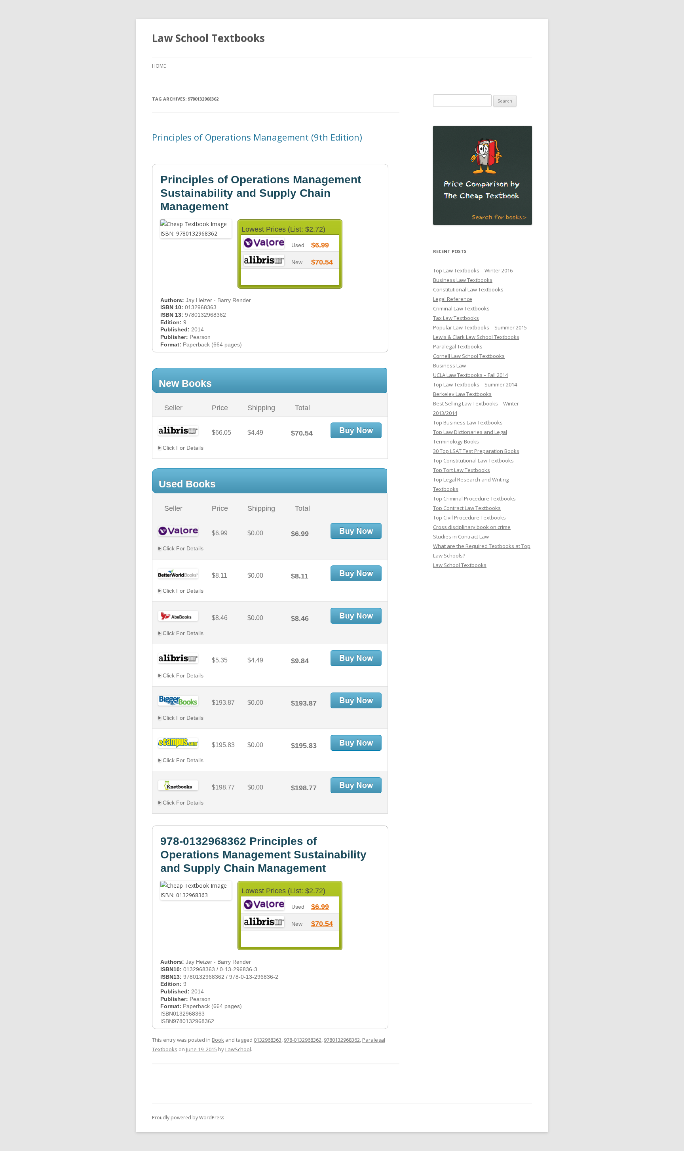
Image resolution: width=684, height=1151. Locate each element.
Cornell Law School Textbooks (469, 356)
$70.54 (322, 262)
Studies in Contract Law (461, 536)
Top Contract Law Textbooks (467, 508)
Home (159, 66)
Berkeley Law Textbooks (462, 394)
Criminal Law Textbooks (461, 308)
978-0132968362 (302, 1039)
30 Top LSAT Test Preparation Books (476, 451)
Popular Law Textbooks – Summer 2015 (480, 327)
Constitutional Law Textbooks (468, 289)
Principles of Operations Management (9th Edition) (257, 137)
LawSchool (238, 1049)
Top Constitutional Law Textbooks (473, 460)
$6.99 (320, 245)
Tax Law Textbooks (456, 318)
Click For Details (182, 448)
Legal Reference (452, 298)
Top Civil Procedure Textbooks (469, 517)
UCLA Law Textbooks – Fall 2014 (470, 375)
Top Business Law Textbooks (468, 422)
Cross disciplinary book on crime (472, 527)
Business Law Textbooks (462, 279)
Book (218, 1039)
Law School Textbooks (208, 38)
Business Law (449, 365)
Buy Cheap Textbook (356, 430)
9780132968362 (342, 1039)
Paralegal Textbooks (458, 346)
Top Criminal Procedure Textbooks (474, 498)
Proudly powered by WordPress (188, 1117)
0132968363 (267, 1039)
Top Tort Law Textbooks (461, 470)
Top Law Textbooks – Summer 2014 (475, 384)
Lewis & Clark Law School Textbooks (476, 337)
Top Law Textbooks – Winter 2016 (473, 270)
